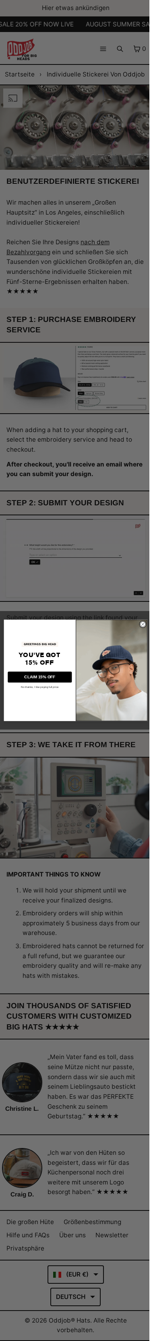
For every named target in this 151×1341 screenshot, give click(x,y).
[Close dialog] (140, 624)
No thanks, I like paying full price (37, 687)
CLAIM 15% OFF (37, 677)
